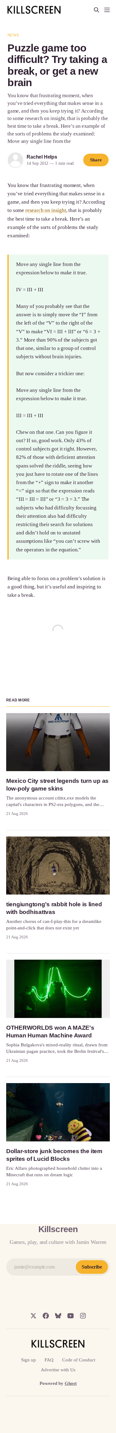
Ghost (71, 1383)
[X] (33, 1316)
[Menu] (107, 10)
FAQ (49, 1359)
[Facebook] (46, 1316)
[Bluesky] (58, 1316)
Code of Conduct (78, 1359)
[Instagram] (83, 1316)
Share (96, 159)
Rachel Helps (42, 157)
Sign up (28, 1359)
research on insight (45, 210)
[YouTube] (70, 1316)
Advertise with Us (58, 1369)
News (13, 35)
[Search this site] (96, 10)
